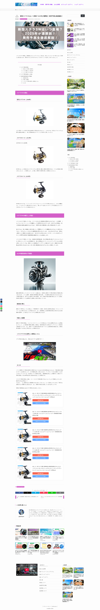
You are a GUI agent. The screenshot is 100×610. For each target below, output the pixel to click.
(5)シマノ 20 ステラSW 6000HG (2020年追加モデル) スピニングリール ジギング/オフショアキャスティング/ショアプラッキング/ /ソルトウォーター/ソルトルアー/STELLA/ (47, 395)
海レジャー (71, 64)
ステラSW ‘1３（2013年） (28, 70)
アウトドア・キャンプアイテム (74, 55)
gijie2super (21, 516)
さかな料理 (71, 52)
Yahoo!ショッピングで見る (41, 403)
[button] (19, 493)
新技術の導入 (25, 78)
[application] (27, 570)
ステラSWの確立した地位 (26, 74)
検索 (83, 15)
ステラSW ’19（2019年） (28, 72)
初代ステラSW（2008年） (28, 68)
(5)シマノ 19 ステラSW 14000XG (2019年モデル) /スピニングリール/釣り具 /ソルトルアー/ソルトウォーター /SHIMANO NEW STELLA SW (47, 450)
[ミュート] (34, 574)
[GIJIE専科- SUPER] (26, 4)
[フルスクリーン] (36, 574)
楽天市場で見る (40, 400)
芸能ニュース (71, 69)
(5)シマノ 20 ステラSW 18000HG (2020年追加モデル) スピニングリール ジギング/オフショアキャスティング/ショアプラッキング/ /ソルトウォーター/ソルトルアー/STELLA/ (46, 468)
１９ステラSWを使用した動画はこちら (31, 81)
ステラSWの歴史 (24, 67)
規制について (71, 71)
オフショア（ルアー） (20, 486)
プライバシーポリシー (47, 606)
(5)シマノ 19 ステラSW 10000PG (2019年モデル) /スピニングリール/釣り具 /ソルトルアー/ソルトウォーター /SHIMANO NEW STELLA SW (47, 431)
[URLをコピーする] (60, 493)
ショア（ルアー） (72, 59)
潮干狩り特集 (71, 67)
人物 (69, 62)
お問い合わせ (54, 606)
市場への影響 (25, 79)
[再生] (17, 574)
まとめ (24, 82)
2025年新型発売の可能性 (26, 76)
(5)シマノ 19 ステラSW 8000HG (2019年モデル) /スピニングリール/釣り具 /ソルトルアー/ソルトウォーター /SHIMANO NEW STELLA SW (47, 413)
